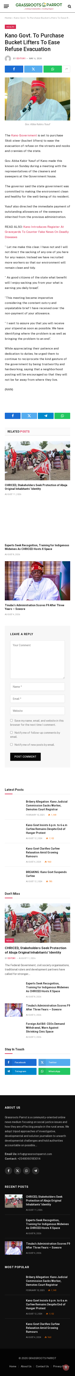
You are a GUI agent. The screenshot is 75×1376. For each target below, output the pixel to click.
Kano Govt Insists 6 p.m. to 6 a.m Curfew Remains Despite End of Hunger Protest (46, 829)
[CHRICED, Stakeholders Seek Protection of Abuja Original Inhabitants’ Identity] (37, 460)
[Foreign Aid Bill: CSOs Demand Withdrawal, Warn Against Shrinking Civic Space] (13, 1028)
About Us (26, 1366)
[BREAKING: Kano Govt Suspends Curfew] (13, 876)
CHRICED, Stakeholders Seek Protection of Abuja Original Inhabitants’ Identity (44, 1200)
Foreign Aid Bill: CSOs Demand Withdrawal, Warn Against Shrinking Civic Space (45, 1027)
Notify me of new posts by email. (34, 744)
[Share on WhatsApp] (52, 69)
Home (8, 17)
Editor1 (21, 58)
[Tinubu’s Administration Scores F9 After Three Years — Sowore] (37, 580)
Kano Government (24, 135)
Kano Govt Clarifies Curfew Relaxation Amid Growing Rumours (43, 852)
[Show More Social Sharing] (66, 69)
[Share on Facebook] (14, 69)
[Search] (69, 6)
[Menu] (6, 6)
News (9, 940)
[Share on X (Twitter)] (33, 69)
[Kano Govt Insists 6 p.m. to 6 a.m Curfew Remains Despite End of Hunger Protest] (13, 829)
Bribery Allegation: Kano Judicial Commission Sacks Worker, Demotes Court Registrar (47, 805)
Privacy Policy (61, 1366)
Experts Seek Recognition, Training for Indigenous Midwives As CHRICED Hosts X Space (47, 987)
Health (10, 27)
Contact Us (42, 1366)
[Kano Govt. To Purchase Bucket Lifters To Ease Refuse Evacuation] (37, 99)
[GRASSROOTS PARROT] (39, 6)
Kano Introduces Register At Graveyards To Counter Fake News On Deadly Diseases (37, 232)
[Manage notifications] (66, 1367)
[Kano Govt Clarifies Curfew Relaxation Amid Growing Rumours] (13, 853)
